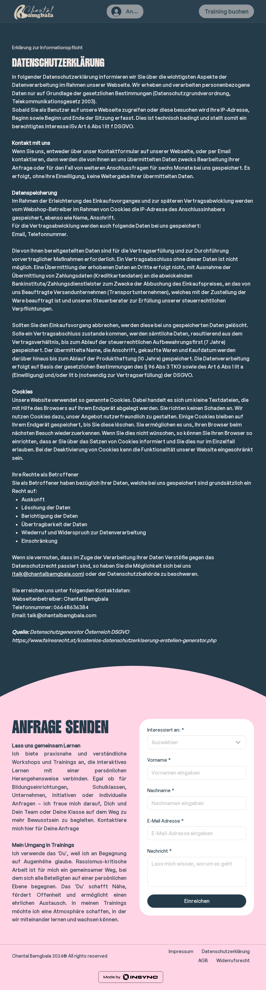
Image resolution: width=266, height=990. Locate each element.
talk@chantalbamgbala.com (48, 574)
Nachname (160, 790)
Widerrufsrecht (233, 960)
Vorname (159, 760)
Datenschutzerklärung (226, 951)
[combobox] (196, 742)
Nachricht (159, 851)
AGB (203, 960)
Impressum (181, 951)
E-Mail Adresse (165, 821)
